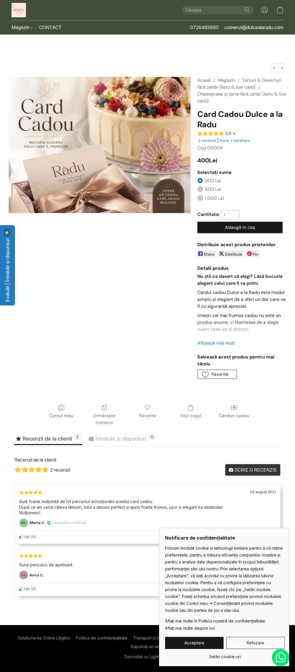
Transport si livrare (151, 637)
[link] (225, 654)
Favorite (147, 416)
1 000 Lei (214, 198)
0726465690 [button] (204, 27)
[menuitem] (274, 68)
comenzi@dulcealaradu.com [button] (253, 27)
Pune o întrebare (235, 140)
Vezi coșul (190, 416)
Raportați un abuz (147, 646)
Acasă (204, 80)
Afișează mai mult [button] (216, 343)
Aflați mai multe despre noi (190, 628)
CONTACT (50, 27)
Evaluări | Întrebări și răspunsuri (7, 269)
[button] (19, 10)
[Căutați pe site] (247, 10)
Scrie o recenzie (255, 470)
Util (26, 537)
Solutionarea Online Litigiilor (44, 637)
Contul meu (61, 416)
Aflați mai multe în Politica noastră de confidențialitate (215, 620)
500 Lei (213, 189)
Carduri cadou (234, 416)
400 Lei (213, 181)
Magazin (21, 27)
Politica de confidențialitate (101, 637)
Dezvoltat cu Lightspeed (147, 656)
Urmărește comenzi (104, 419)
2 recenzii (207, 140)
